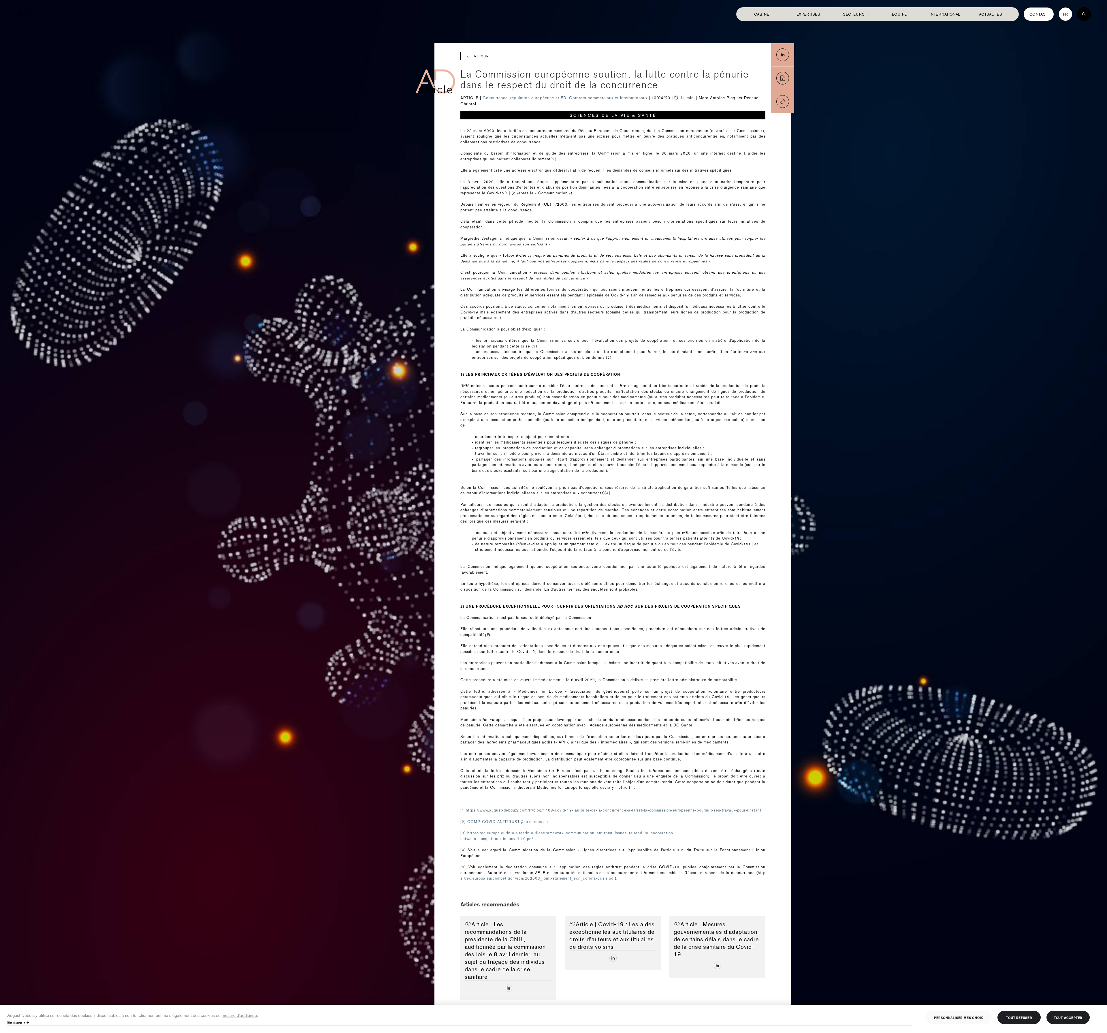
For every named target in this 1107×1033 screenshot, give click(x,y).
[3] (507, 193)
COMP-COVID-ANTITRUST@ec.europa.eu (507, 822)
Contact (1038, 14)
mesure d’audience (239, 1015)
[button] (782, 101)
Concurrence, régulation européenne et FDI (526, 97)
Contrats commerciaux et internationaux (609, 97)
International (945, 14)
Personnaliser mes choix (958, 1017)
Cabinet (762, 14)
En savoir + (18, 1022)
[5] (463, 867)
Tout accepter (1068, 1017)
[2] (568, 170)
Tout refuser (1019, 1017)
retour (481, 56)
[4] (607, 493)
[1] (553, 159)
